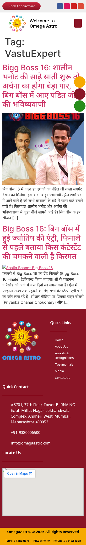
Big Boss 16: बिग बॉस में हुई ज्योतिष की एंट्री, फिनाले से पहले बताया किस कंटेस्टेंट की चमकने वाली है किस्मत (41, 242)
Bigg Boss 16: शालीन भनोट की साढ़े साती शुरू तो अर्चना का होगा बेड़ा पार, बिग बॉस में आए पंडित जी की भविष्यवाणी (41, 86)
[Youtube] (74, 6)
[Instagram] (67, 6)
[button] (78, 23)
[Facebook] (60, 6)
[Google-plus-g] (81, 6)
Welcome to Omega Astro (43, 23)
